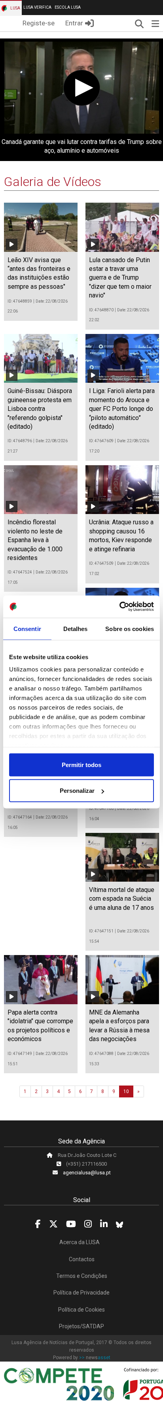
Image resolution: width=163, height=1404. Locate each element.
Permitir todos (81, 764)
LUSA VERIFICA (37, 7)
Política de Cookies (81, 1309)
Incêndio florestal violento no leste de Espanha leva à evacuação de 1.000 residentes (35, 540)
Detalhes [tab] (75, 628)
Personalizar (77, 790)
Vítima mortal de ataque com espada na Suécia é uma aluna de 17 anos (121, 898)
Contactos (82, 1259)
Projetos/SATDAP (81, 1326)
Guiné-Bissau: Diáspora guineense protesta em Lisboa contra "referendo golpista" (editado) (40, 408)
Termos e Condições (81, 1276)
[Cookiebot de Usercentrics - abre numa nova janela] (119, 607)
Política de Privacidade (81, 1292)
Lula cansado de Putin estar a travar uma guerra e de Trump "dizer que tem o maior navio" (120, 277)
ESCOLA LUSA (68, 7)
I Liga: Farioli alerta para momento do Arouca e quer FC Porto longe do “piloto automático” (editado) (122, 408)
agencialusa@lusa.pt (87, 1173)
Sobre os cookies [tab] (129, 628)
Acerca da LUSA (79, 1242)
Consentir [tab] (27, 628)
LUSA (14, 8)
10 (126, 1091)
